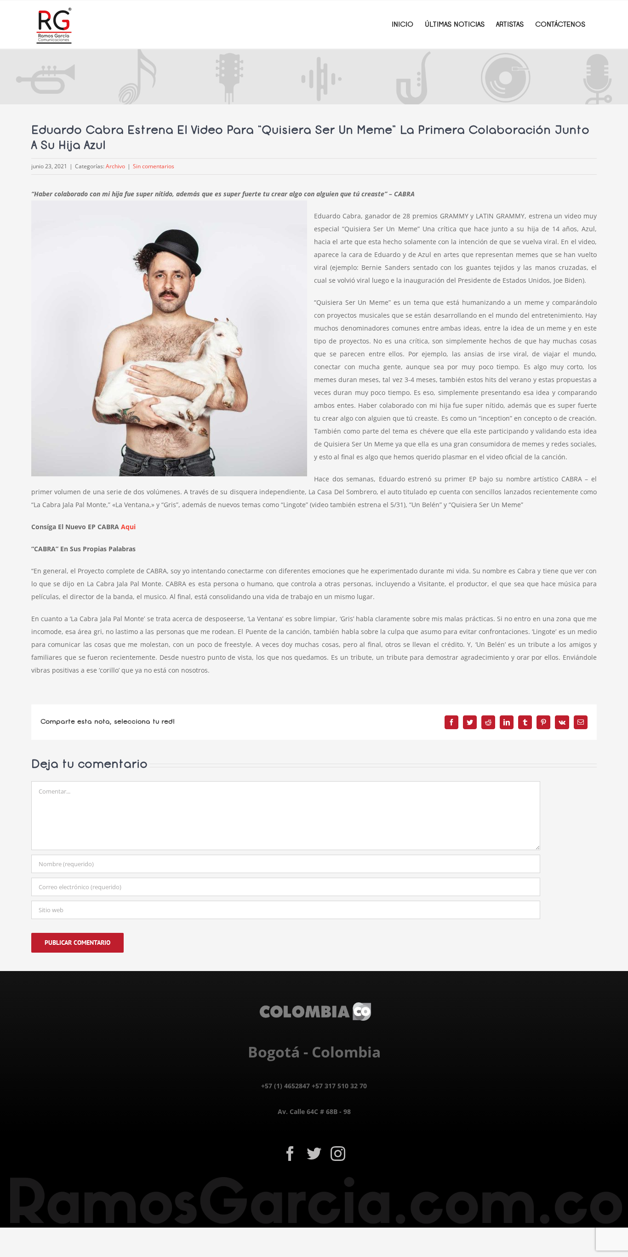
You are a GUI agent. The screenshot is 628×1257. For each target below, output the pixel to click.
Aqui (128, 526)
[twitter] (314, 1153)
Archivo (115, 166)
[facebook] (290, 1153)
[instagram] (338, 1153)
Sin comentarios (153, 166)
